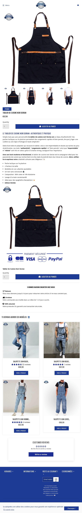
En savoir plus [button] (8, 510)
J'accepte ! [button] (71, 508)
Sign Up (56, 480)
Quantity (6, 122)
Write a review (41, 454)
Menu (7, 5)
